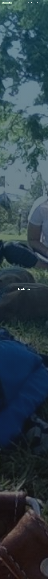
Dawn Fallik (7, 3)
